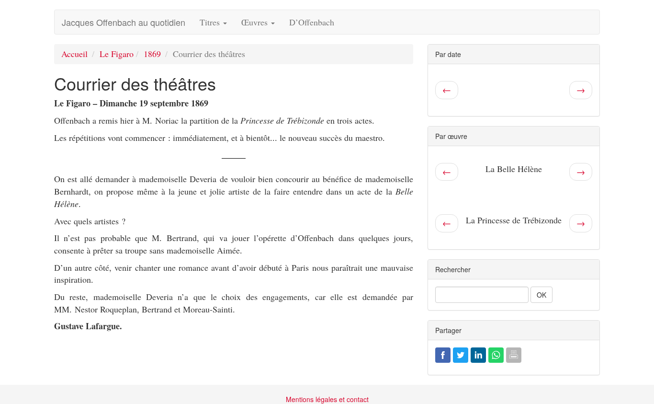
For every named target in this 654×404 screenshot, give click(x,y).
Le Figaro (117, 53)
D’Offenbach (311, 22)
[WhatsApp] (496, 353)
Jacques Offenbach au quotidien (123, 22)
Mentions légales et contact (327, 399)
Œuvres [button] (255, 22)
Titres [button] (211, 22)
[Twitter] (460, 353)
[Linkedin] (478, 353)
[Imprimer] (513, 353)
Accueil (74, 53)
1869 (152, 53)
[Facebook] (443, 353)
